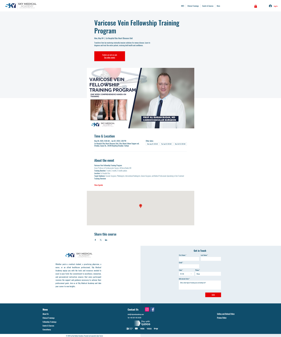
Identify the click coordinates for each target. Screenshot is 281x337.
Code (180, 270)
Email (180, 262)
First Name (182, 255)
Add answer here (184, 279)
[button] (255, 6)
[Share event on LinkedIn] (106, 240)
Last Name (204, 255)
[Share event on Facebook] (95, 240)
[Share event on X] (101, 240)
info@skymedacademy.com (136, 314)
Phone (197, 270)
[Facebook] (152, 309)
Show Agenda (98, 185)
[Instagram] (147, 309)
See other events (109, 57)
